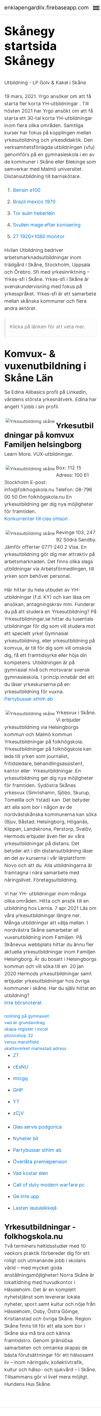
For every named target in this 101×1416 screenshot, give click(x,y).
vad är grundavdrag (24, 1022)
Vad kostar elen (30, 1173)
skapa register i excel (26, 1029)
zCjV (18, 1113)
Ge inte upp (26, 1196)
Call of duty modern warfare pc (49, 1185)
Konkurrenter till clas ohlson (36, 518)
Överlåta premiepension (40, 1161)
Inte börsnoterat (23, 1003)
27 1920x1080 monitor (39, 236)
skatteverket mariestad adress (35, 1048)
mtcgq (20, 1078)
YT (16, 1101)
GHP (18, 1090)
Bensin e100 (26, 190)
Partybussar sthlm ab (28, 699)
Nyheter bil (25, 1138)
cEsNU (20, 1067)
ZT (16, 1055)
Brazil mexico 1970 (34, 201)
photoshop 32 (18, 1035)
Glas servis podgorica (37, 1127)
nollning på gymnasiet (26, 1016)
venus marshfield (21, 1042)
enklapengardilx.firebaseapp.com (46, 7)
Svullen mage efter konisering (47, 225)
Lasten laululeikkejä (35, 1208)
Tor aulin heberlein (34, 213)
